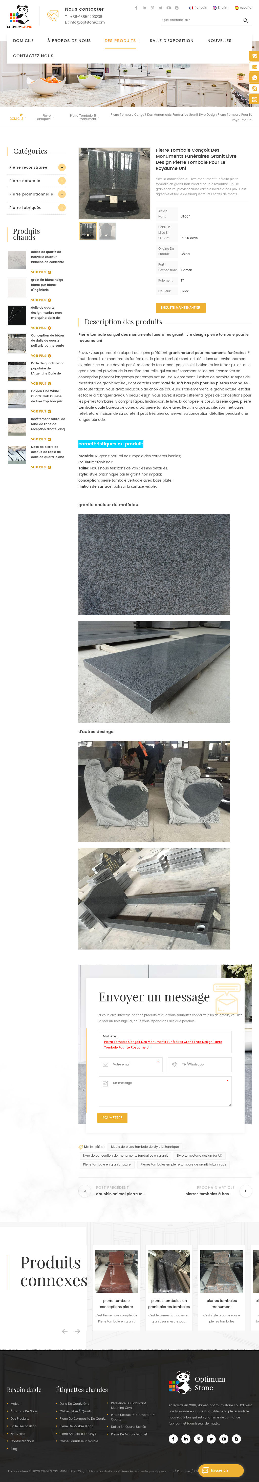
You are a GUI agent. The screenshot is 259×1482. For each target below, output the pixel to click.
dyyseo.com (164, 1471)
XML (197, 1471)
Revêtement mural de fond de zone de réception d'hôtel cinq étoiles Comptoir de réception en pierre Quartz (48, 424)
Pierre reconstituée (28, 167)
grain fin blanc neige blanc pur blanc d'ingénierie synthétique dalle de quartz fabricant (47, 285)
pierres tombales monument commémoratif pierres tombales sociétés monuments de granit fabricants (169, 1304)
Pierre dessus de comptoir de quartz (133, 1417)
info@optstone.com (87, 22)
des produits (20, 1419)
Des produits (120, 40)
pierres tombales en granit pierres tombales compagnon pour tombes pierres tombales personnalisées (116, 1304)
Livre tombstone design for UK (199, 1155)
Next (77, 1331)
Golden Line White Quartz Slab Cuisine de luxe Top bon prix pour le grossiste (46, 396)
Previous (65, 1331)
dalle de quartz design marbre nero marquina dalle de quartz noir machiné (47, 313)
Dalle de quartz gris (74, 1404)
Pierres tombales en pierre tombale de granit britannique (183, 1164)
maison (16, 1404)
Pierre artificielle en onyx (78, 1434)
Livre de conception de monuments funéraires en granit (125, 1155)
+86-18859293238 (86, 17)
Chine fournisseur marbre (79, 1441)
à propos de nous (69, 40)
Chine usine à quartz (75, 1411)
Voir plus (38, 272)
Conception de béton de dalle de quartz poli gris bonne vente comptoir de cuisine (47, 340)
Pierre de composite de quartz (82, 1419)
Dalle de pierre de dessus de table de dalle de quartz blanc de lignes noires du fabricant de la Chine (47, 452)
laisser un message (219, 1472)
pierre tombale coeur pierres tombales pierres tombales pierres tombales (222, 1304)
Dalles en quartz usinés (128, 1427)
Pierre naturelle (24, 181)
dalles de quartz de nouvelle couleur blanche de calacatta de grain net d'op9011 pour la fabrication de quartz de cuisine (48, 257)
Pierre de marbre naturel (129, 1434)
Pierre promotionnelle (31, 194)
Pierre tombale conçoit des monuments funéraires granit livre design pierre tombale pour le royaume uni (163, 1045)
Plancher (183, 1471)
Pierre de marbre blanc (76, 1426)
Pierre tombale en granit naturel (107, 1164)
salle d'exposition (172, 40)
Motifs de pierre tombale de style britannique (145, 1146)
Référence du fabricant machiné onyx (128, 1405)
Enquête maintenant (178, 307)
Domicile (23, 40)
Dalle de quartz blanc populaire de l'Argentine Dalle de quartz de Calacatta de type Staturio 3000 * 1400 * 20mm (48, 368)
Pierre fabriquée (25, 208)
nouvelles (219, 40)
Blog (14, 1449)
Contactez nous (33, 56)
